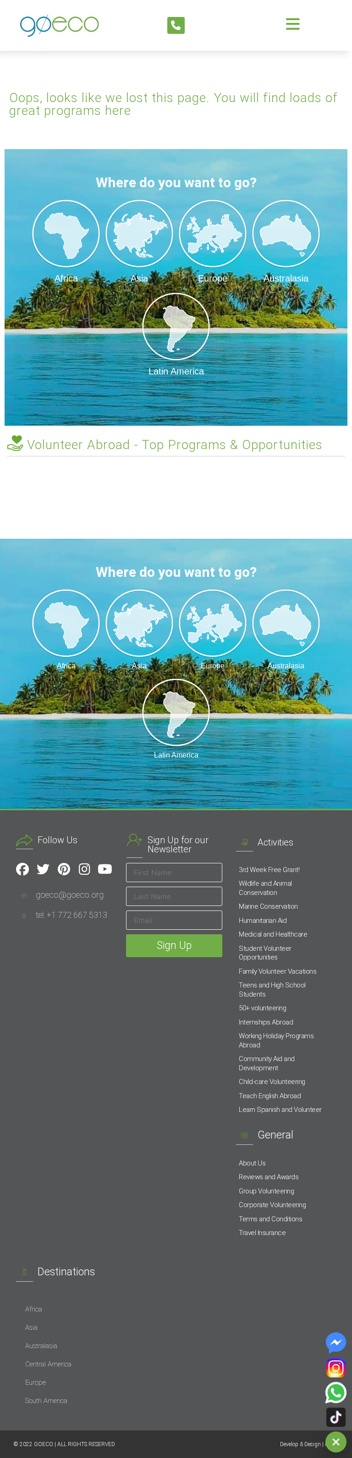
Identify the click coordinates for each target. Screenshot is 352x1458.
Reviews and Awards (268, 1177)
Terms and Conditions (270, 1219)
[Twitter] (43, 869)
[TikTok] (335, 1417)
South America (46, 1401)
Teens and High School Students (272, 989)
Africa (33, 1309)
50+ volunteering (262, 1008)
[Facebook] (22, 869)
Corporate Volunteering (272, 1205)
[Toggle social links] (335, 1442)
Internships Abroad (266, 1022)
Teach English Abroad (270, 1096)
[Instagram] (84, 869)
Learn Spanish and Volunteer (280, 1110)
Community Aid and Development (267, 1063)
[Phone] (176, 25)
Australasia (41, 1346)
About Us (252, 1163)
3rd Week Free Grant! (269, 870)
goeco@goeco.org (70, 895)
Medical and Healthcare (273, 934)
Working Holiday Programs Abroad (276, 1040)
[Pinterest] (63, 869)
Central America (48, 1364)
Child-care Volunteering (272, 1082)
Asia (31, 1327)
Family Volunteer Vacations (277, 971)
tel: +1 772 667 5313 (71, 915)
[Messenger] (335, 1343)
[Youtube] (105, 869)
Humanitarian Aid (262, 920)
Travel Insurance (262, 1233)
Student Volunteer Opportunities (265, 953)
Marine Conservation (268, 906)
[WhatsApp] (335, 1392)
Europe (35, 1382)
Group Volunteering (266, 1191)
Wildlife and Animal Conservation (265, 888)
